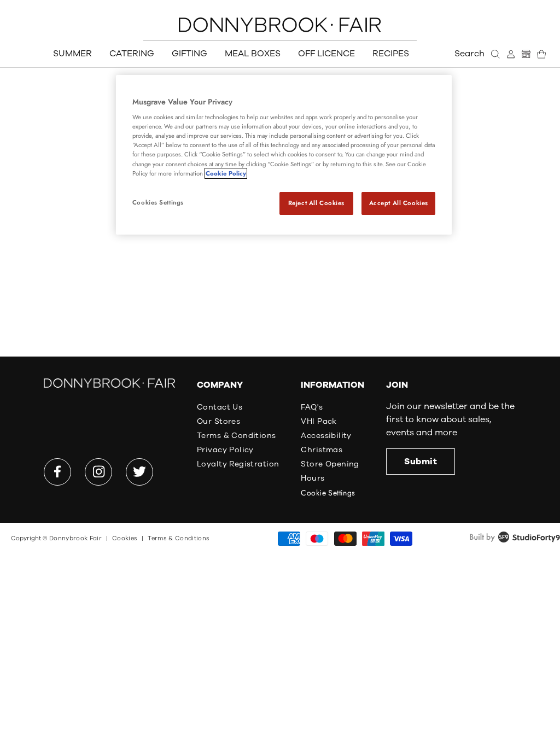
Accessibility (326, 435)
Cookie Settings (328, 492)
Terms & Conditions (236, 435)
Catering (131, 54)
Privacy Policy (225, 450)
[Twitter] (139, 472)
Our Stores (218, 421)
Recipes (390, 54)
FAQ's (312, 407)
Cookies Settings (158, 202)
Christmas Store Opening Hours (330, 464)
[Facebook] (57, 472)
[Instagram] (98, 472)
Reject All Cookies (316, 203)
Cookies (124, 538)
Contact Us (219, 407)
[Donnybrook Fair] (280, 24)
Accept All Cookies (398, 203)
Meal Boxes (253, 54)
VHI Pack (318, 421)
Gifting (189, 54)
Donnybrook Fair (75, 538)
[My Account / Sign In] (510, 54)
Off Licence (326, 54)
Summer (72, 54)
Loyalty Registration (238, 464)
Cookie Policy (226, 173)
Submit (420, 462)
